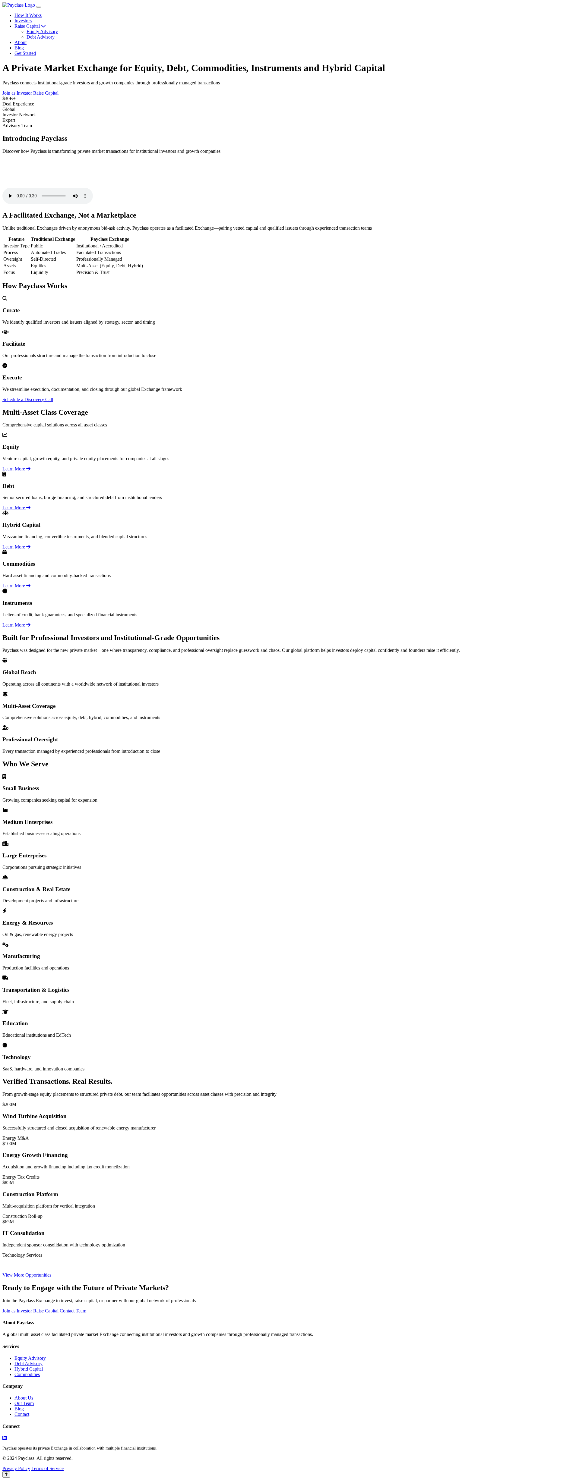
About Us (23, 1397)
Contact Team (73, 1310)
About (20, 42)
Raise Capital (27, 26)
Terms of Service (47, 1468)
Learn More (14, 468)
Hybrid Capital (28, 1369)
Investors (23, 20)
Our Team (24, 1403)
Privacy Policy (16, 1468)
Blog (19, 47)
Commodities (27, 1374)
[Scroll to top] (6, 1474)
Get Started (25, 53)
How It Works (28, 15)
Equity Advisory (42, 31)
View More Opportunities (26, 1274)
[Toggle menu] (38, 7)
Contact (21, 1414)
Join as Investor (17, 93)
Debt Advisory (41, 36)
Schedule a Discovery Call (27, 399)
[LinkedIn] (4, 1438)
